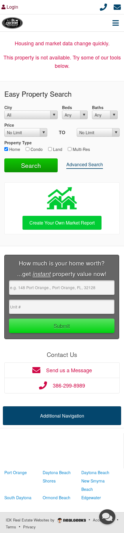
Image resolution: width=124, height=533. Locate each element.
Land (57, 149)
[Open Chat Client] (107, 516)
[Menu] (116, 23)
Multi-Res (81, 149)
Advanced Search (84, 164)
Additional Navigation (62, 415)
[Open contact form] (117, 6)
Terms (11, 527)
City (8, 107)
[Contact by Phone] (103, 6)
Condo (36, 149)
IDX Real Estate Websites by (31, 520)
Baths (98, 107)
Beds (67, 107)
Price (9, 125)
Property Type (18, 142)
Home (14, 149)
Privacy (29, 527)
